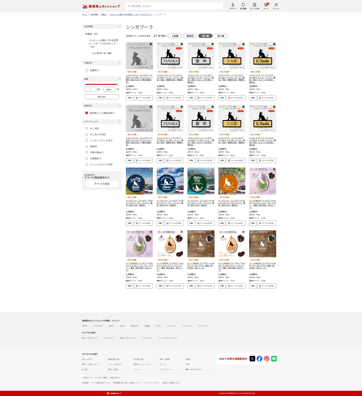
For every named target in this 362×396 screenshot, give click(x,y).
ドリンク (163, 364)
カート (265, 8)
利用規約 (85, 382)
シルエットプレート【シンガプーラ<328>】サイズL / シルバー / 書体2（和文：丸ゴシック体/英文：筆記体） (201, 78)
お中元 (122, 326)
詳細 (129, 97)
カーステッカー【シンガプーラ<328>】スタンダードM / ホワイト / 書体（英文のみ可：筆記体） (231, 202)
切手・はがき (87, 359)
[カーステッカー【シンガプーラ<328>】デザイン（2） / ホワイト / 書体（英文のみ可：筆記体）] (170, 181)
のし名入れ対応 (98, 134)
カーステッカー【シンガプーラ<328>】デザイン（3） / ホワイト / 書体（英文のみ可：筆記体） (201, 202)
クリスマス (171, 326)
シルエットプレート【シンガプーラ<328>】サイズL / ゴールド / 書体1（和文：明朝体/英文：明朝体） (231, 77)
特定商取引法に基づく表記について (126, 382)
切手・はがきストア (89, 338)
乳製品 (188, 359)
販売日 (190, 36)
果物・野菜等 (165, 359)
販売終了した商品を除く (102, 113)
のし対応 (94, 128)
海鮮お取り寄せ (114, 359)
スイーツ (137, 369)
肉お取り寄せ (139, 359)
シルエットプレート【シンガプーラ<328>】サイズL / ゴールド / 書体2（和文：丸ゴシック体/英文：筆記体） (262, 78)
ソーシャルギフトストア (167, 338)
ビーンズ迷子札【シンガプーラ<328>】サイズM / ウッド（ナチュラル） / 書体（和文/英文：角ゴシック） (231, 266)
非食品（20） (92, 33)
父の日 (110, 326)
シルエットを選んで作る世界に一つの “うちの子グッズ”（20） (103, 43)
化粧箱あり (95, 158)
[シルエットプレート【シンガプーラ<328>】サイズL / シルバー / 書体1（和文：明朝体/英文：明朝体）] (170, 55)
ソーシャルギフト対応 (101, 164)
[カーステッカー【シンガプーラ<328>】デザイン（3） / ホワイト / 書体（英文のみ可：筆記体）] (201, 181)
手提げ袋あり (97, 152)
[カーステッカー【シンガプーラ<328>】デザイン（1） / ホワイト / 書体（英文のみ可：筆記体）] (139, 181)
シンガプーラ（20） (102, 53)
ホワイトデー (204, 326)
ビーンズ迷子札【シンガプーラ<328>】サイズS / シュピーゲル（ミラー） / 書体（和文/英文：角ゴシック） (262, 204)
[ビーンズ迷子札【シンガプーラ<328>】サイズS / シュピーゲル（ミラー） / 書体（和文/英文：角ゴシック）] (262, 181)
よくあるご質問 (101, 377)
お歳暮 (146, 326)
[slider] (85, 84)
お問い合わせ (115, 377)
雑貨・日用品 (113, 369)
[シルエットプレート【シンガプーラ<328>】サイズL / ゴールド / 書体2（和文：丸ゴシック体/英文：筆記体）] (262, 55)
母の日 (84, 326)
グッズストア (147, 338)
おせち (158, 326)
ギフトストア (109, 338)
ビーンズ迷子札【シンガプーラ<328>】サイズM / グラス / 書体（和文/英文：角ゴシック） (262, 265)
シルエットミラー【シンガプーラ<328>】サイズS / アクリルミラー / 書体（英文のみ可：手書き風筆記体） (139, 141)
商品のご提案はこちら (171, 382)
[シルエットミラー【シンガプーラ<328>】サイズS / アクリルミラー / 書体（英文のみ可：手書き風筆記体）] (139, 118)
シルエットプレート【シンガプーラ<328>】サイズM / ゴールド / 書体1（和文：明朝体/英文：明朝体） (231, 140)
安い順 (220, 36)
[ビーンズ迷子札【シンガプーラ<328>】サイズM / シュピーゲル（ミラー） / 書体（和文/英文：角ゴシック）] (139, 243)
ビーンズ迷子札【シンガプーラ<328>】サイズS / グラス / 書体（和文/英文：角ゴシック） (201, 265)
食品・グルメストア (127, 338)
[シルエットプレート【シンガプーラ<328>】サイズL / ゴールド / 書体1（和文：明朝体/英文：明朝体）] (231, 55)
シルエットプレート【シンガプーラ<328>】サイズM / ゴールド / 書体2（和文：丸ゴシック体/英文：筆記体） (262, 141)
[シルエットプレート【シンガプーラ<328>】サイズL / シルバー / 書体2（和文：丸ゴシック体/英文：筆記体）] (201, 55)
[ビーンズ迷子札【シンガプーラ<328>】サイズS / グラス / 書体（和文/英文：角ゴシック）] (201, 243)
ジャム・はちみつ (114, 364)
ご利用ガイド (87, 377)
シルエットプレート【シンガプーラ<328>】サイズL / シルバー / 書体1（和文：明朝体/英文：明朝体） (170, 77)
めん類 (84, 369)
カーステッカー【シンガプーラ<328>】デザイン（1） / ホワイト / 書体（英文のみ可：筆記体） (139, 202)
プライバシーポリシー (151, 382)
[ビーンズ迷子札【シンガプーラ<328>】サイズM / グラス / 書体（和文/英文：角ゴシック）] (262, 243)
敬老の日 (134, 326)
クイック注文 (254, 8)
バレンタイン (187, 326)
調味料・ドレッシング (142, 364)
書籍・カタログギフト (194, 369)
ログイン (233, 8)
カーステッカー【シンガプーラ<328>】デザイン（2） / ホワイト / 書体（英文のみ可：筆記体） (170, 202)
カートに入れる (144, 97)
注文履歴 (243, 8)
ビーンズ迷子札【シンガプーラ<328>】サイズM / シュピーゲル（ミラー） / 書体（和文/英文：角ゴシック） (139, 266)
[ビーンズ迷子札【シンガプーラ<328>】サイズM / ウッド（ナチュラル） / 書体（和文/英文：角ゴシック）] (231, 243)
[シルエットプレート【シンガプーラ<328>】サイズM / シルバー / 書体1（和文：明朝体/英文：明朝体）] (170, 118)
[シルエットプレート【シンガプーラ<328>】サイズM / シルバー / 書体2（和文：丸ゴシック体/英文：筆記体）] (201, 118)
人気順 (175, 36)
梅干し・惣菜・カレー (90, 364)
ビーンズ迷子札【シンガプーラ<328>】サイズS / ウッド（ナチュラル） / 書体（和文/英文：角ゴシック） (170, 266)
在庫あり (94, 70)
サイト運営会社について (101, 382)
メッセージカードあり (101, 140)
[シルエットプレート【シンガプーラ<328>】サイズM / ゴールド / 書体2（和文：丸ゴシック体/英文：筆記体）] (262, 118)
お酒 (187, 364)
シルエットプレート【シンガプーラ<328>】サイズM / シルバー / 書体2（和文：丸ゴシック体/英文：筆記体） (201, 141)
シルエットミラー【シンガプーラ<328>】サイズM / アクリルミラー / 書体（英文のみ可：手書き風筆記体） (139, 78)
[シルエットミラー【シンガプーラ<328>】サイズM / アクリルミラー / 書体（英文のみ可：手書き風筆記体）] (139, 55)
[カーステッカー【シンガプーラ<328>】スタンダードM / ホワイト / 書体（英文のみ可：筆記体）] (231, 181)
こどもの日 (97, 326)
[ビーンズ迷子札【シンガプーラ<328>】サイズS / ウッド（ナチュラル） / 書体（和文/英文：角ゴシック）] (170, 243)
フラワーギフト (166, 369)
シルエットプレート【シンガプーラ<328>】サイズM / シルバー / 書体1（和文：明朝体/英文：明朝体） (170, 140)
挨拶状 (93, 146)
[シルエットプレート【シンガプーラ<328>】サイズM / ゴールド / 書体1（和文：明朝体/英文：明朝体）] (231, 118)
